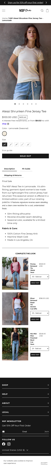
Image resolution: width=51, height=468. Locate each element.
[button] (3, 10)
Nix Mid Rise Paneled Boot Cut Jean (33, 339)
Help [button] (5, 394)
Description (9, 169)
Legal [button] (5, 412)
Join (47, 431)
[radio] (4, 133)
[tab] (15, 104)
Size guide (7, 150)
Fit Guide (26, 169)
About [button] (6, 403)
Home (4, 18)
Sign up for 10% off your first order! (25, 2)
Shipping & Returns (13, 175)
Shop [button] (5, 385)
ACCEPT (44, 463)
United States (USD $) (13, 450)
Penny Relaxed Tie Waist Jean (33, 268)
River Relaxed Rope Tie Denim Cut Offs (33, 303)
